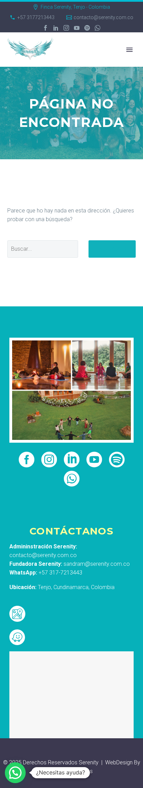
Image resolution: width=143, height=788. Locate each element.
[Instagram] (66, 28)
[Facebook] (45, 28)
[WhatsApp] (97, 28)
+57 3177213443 (35, 17)
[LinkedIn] (56, 28)
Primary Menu (129, 50)
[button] (15, 772)
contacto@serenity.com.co (103, 17)
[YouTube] (77, 28)
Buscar (112, 249)
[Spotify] (87, 28)
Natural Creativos (72, 771)
